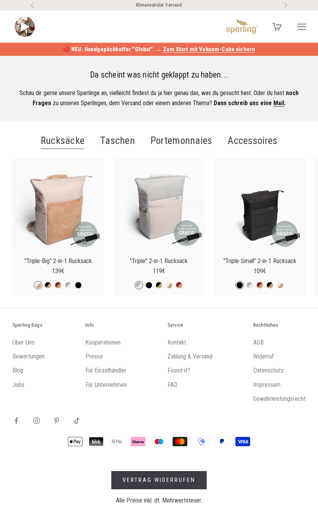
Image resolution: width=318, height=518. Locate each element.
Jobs (18, 384)
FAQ (172, 384)
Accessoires (252, 140)
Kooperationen (103, 342)
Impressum (266, 384)
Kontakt (177, 342)
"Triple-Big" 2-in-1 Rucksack (58, 261)
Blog (17, 370)
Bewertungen (28, 356)
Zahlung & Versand (190, 356)
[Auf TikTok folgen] (77, 420)
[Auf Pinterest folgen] (56, 420)
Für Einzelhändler (105, 370)
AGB (258, 342)
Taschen (117, 140)
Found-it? (179, 370)
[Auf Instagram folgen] (36, 420)
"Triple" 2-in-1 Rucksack (159, 261)
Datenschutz (268, 370)
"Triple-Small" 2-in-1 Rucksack (259, 261)
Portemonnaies (181, 140)
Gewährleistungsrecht (279, 398)
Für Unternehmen (106, 384)
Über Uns (23, 342)
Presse (94, 356)
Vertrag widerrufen (159, 479)
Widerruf (263, 356)
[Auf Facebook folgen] (16, 420)
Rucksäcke (63, 140)
